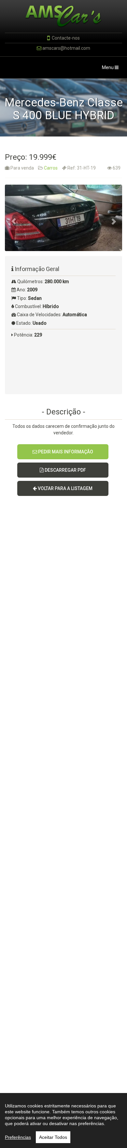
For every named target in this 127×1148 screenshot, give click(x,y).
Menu (112, 69)
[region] (63, 1120)
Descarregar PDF (65, 470)
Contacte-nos (66, 38)
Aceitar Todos (53, 1137)
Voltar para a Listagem (64, 488)
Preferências (18, 1137)
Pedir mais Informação (65, 451)
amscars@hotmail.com (66, 48)
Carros (51, 168)
